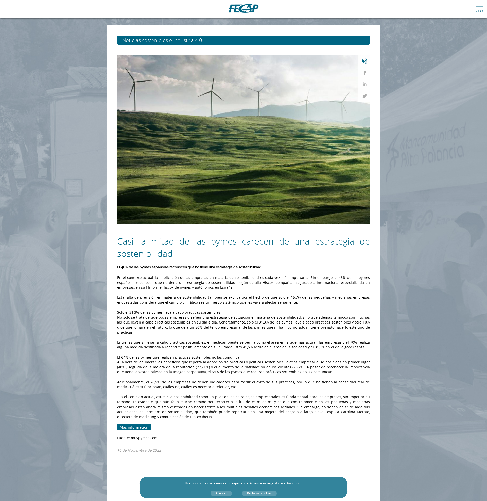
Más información (134, 427)
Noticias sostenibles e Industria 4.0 (171, 40)
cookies (202, 483)
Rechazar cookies (259, 493)
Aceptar (221, 493)
